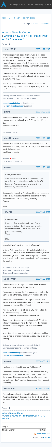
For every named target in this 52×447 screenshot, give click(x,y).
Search (17, 18)
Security (39, 4)
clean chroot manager (14, 106)
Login (32, 18)
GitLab (30, 4)
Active (35, 23)
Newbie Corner (21, 32)
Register (25, 18)
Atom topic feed (43, 434)
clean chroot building (11, 103)
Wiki (23, 4)
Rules (10, 18)
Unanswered (45, 23)
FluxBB (46, 437)
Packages (15, 4)
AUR (46, 4)
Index (4, 18)
